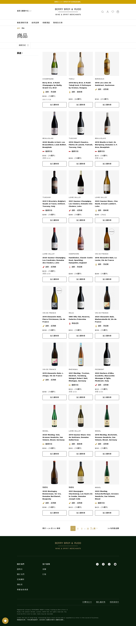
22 (88, 528)
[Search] (102, 12)
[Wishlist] (112, 11)
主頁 (18, 28)
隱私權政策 (101, 602)
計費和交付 (87, 602)
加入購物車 (54, 105)
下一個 (92, 528)
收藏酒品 (46, 23)
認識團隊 (20, 579)
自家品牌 (35, 23)
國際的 (20, 569)
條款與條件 (114, 602)
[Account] (107, 12)
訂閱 (44, 574)
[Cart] (117, 11)
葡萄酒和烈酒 (22, 23)
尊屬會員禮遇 (22, 590)
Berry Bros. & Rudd (68, 9)
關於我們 (20, 574)
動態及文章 (58, 23)
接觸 (44, 569)
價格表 (20, 585)
